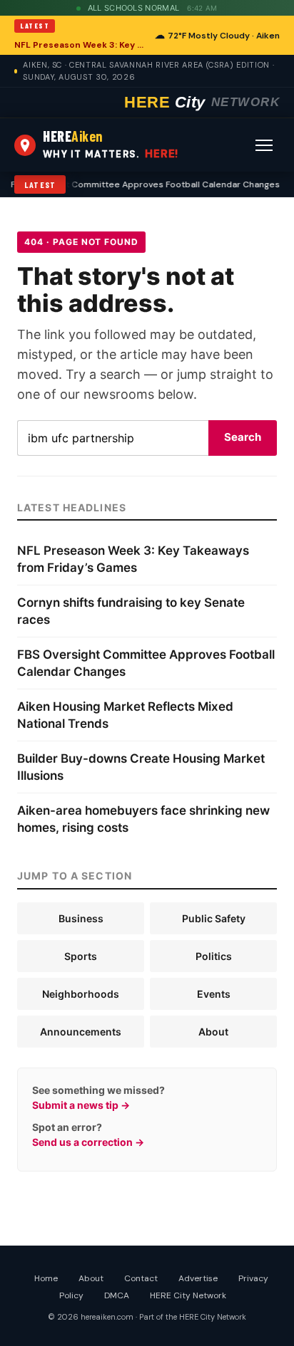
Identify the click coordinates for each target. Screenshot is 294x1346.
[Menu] (264, 145)
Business (81, 918)
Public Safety (213, 918)
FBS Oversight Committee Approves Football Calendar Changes (140, 184)
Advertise (198, 1278)
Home (46, 1278)
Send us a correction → (88, 1142)
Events (213, 994)
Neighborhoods (80, 994)
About (213, 1032)
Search (242, 437)
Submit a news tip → (81, 1105)
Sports (80, 956)
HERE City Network (188, 1295)
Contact (141, 1278)
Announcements (80, 1032)
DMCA (116, 1295)
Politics (214, 956)
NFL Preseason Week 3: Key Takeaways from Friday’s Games (80, 45)
